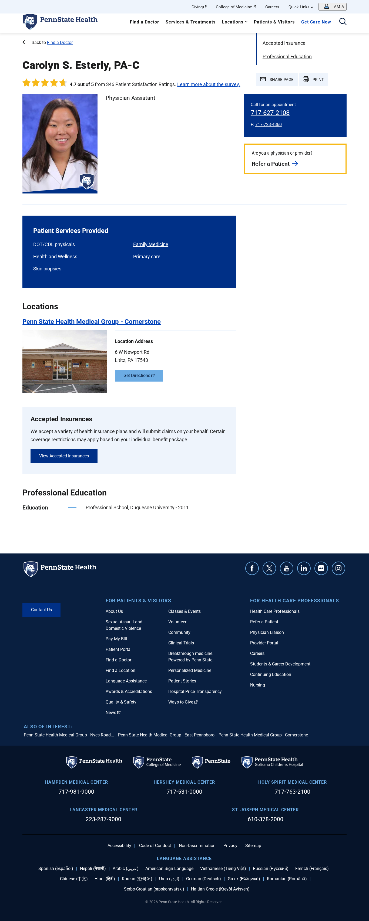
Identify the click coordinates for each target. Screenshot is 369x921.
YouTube (286, 568)
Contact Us (41, 609)
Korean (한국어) (137, 879)
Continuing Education (270, 674)
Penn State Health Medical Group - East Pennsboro (166, 735)
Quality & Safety (121, 702)
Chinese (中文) (74, 879)
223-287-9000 (103, 819)
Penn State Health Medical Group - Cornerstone (263, 735)
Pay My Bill (116, 638)
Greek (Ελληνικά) (244, 879)
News (111, 712)
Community (179, 632)
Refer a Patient (271, 164)
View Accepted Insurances (64, 455)
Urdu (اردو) (169, 879)
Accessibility (119, 846)
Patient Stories (182, 681)
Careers (272, 7)
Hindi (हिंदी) (105, 879)
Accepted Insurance (284, 43)
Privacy (230, 846)
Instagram (338, 568)
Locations (232, 22)
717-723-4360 (268, 124)
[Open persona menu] (332, 7)
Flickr (321, 568)
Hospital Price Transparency (195, 691)
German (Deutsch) (203, 879)
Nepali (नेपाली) (93, 869)
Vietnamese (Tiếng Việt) (223, 869)
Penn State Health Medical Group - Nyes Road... (69, 735)
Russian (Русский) (271, 869)
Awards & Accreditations (129, 691)
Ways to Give (180, 702)
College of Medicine (234, 7)
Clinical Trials (181, 642)
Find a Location (120, 670)
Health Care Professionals (275, 611)
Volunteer (177, 621)
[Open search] (343, 22)
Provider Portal (264, 642)
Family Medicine (150, 244)
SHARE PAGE (281, 79)
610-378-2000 (265, 819)
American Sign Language (169, 869)
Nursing (257, 685)
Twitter (269, 568)
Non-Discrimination (197, 846)
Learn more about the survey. (208, 84)
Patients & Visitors (274, 22)
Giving (197, 7)
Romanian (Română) (287, 879)
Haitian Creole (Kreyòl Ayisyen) (220, 889)
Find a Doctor (144, 22)
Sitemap (253, 846)
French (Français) (312, 869)
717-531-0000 (184, 792)
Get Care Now (316, 22)
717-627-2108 (270, 113)
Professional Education (287, 56)
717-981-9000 (76, 792)
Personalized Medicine (189, 670)
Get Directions (136, 375)
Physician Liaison (267, 632)
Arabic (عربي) (126, 869)
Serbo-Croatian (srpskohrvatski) (154, 889)
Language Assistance (126, 681)
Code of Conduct (155, 846)
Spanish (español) (55, 869)
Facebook (252, 568)
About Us (114, 611)
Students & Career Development (280, 664)
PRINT (317, 79)
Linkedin (304, 568)
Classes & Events (184, 611)
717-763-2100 (292, 792)
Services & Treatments (191, 22)
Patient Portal (119, 649)
